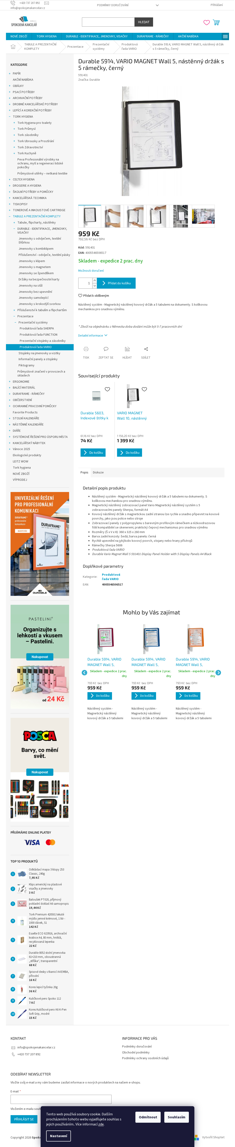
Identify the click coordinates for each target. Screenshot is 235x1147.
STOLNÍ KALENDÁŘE (24, 418)
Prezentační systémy (31, 322)
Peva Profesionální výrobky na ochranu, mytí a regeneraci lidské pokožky (39, 163)
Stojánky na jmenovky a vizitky (38, 353)
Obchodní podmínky (134, 1052)
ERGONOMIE (19, 381)
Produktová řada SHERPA (35, 328)
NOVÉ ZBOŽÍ (19, 474)
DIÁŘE (15, 430)
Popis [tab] (83, 472)
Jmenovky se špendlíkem (34, 273)
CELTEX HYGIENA (22, 179)
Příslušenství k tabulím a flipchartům (40, 310)
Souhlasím (175, 1117)
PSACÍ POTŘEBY (22, 92)
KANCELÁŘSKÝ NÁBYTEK (27, 443)
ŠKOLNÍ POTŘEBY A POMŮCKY (31, 192)
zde (99, 1124)
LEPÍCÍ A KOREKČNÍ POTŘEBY (30, 110)
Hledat (142, 22)
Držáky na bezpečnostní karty (37, 279)
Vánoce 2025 (19, 449)
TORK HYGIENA (21, 116)
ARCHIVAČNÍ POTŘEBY (26, 98)
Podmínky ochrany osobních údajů (143, 1058)
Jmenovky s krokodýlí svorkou (38, 304)
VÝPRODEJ (18, 480)
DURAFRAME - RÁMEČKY (27, 394)
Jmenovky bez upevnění (33, 292)
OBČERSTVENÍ (20, 400)
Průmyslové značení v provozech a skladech (40, 373)
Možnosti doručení (89, 271)
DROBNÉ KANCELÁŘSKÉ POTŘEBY (33, 104)
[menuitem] (17, 36)
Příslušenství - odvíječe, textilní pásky (43, 255)
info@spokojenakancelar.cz (35, 1047)
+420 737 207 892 (27, 1054)
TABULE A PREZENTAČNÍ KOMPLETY (35, 216)
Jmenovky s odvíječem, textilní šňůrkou (38, 240)
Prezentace (24, 316)
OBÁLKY (16, 86)
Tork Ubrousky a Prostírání (34, 141)
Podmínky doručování (111, 5)
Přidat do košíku (117, 283)
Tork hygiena (20, 467)
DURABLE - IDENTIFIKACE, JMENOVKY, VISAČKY (40, 231)
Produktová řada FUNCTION (37, 334)
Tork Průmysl (25, 129)
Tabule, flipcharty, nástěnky (35, 222)
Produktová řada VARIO (34, 347)
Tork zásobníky (26, 135)
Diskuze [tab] (96, 472)
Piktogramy (25, 365)
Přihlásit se (22, 1119)
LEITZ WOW (19, 461)
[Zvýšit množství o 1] (93, 280)
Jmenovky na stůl (29, 285)
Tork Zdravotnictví (28, 147)
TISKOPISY (18, 204)
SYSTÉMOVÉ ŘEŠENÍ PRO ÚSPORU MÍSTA (38, 437)
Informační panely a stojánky (36, 359)
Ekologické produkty (25, 455)
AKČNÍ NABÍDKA (21, 79)
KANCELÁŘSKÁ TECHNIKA (28, 198)
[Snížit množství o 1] (93, 285)
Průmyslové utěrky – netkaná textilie (41, 173)
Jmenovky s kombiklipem (34, 248)
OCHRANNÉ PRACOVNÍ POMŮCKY (33, 406)
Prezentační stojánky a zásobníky (41, 341)
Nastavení (56, 1136)
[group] (106, 672)
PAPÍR (15, 73)
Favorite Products (23, 412)
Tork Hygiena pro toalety (33, 123)
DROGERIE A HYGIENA (25, 185)
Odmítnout (146, 1117)
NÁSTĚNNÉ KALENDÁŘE (26, 424)
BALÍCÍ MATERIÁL (22, 387)
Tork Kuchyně (25, 153)
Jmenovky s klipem (30, 261)
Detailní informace (89, 335)
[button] (105, 701)
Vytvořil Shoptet (212, 1137)
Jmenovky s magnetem (33, 267)
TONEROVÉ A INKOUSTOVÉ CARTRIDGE (37, 210)
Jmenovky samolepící (32, 298)
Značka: (87, 79)
